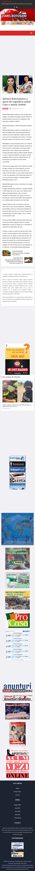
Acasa (17, 788)
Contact (17, 795)
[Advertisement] (17, 54)
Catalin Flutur (5, 828)
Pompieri (23, 828)
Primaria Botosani (25, 832)
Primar (13, 830)
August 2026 (17, 805)
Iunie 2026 (17, 811)
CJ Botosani (30, 828)
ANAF (21, 834)
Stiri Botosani (13, 828)
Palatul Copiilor (4, 830)
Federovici (10, 830)
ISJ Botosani (20, 832)
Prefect (26, 828)
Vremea (7, 631)
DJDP (9, 828)
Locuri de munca (14, 832)
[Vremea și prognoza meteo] (26, 631)
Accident (18, 834)
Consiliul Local (17, 830)
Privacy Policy (17, 791)
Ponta (9, 832)
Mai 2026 (17, 814)
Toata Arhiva (17, 818)
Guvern (29, 830)
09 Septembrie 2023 (17, 108)
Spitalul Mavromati (24, 830)
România (6, 832)
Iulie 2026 (17, 808)
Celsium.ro (22, 659)
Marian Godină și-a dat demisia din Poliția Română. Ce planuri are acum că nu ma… (16, 405)
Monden (5, 108)
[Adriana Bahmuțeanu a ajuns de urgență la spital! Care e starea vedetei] (17, 84)
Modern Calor (18, 828)
